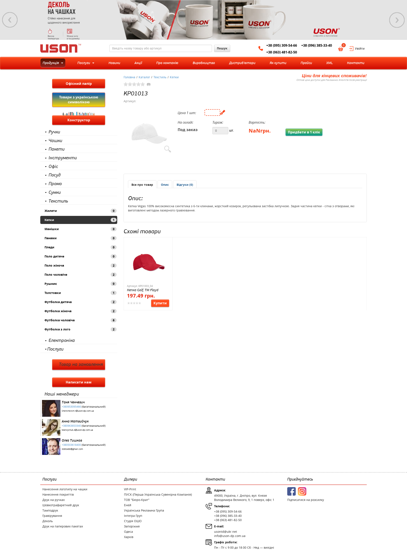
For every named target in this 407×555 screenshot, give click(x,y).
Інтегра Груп (133, 516)
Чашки (55, 141)
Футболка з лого (79, 329)
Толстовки (79, 293)
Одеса (128, 532)
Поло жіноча (79, 265)
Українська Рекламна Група (144, 510)
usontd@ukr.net (225, 532)
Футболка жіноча (79, 311)
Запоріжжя (132, 526)
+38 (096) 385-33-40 (316, 45)
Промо (55, 184)
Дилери (130, 479)
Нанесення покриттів (58, 494)
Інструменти (63, 158)
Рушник (79, 284)
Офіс (53, 166)
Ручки (54, 132)
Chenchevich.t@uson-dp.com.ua (78, 411)
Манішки (79, 229)
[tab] (142, 184)
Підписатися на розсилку (305, 500)
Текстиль (58, 201)
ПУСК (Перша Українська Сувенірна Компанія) (158, 494)
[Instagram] (302, 491)
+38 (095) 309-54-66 (281, 45)
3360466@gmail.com (72, 449)
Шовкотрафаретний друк (60, 505)
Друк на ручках (53, 500)
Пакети (56, 149)
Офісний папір (79, 83)
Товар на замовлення (81, 364)
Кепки (79, 220)
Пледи (79, 247)
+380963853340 (71, 425)
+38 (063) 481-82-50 (281, 52)
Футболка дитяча (79, 302)
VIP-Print (130, 489)
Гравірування (52, 516)
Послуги (55, 349)
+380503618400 (71, 444)
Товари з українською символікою (78, 99)
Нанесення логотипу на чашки (64, 489)
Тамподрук (50, 510)
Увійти (360, 48)
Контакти (215, 479)
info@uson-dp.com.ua (229, 536)
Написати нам (79, 382)
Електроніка (62, 340)
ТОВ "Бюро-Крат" (136, 500)
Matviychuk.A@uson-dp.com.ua (77, 430)
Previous (10, 20)
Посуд (55, 175)
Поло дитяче (79, 256)
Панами (79, 238)
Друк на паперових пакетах (62, 526)
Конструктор (78, 120)
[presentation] (165, 185)
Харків (128, 537)
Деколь (47, 521)
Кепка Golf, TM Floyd (142, 290)
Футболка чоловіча (79, 320)
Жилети (79, 211)
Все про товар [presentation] (142, 185)
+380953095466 (71, 406)
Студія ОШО (133, 521)
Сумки (55, 192)
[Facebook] (291, 491)
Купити (160, 303)
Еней (127, 505)
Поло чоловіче (79, 275)
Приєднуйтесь (300, 479)
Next (397, 20)
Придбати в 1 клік (304, 132)
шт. (231, 130)
